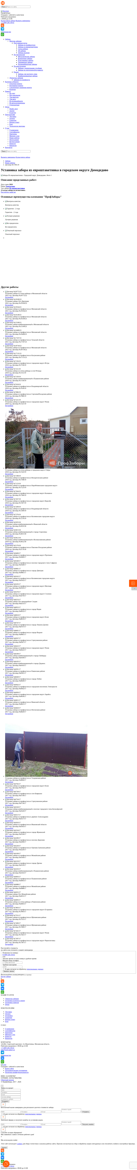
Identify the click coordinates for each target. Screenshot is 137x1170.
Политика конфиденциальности (17, 1072)
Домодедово (10, 186)
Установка (9, 1016)
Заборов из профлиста (22, 80)
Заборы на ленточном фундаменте (30, 70)
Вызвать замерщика (23, 21)
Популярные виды (20, 43)
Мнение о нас (14, 136)
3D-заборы (22, 51)
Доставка (12, 116)
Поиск (4, 7)
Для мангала (14, 97)
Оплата (12, 118)
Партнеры (13, 134)
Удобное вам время (9, 965)
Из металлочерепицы (17, 103)
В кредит (12, 113)
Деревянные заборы (25, 62)
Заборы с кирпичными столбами (30, 68)
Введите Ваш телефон (11, 960)
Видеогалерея (14, 142)
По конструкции (20, 66)
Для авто (12, 99)
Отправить (5, 1101)
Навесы (8, 91)
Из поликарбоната (16, 101)
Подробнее (9, 297)
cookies (19, 1144)
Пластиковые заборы (25, 60)
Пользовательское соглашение (16, 1070)
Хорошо (4, 1147)
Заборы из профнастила (26, 45)
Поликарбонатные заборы (27, 64)
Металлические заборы (26, 56)
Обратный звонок (7, 1080)
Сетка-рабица (23, 49)
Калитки (12, 89)
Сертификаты (14, 132)
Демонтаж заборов (16, 78)
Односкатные (14, 105)
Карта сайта (9, 1068)
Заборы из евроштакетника (28, 47)
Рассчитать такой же (8, 192)
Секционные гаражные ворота (20, 87)
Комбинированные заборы (27, 76)
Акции (11, 111)
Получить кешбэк (88, 1124)
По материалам (19, 55)
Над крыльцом (14, 95)
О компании (13, 130)
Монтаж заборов (15, 41)
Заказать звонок (8, 971)
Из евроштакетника (17, 188)
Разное (16, 72)
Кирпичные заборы (25, 58)
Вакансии (13, 145)
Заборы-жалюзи (24, 53)
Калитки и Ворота (12, 82)
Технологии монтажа (17, 126)
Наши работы (14, 138)
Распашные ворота (16, 85)
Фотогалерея (14, 140)
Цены (7, 107)
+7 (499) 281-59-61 (7, 23)
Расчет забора (6, 976)
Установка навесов (12, 1002)
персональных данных (35, 969)
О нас (7, 128)
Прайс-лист (13, 109)
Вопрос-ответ (14, 122)
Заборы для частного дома (27, 74)
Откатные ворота (15, 84)
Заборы (7, 39)
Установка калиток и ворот (15, 1001)
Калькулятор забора (8, 21)
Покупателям (10, 115)
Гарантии (12, 120)
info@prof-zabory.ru (8, 1050)
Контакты (8, 147)
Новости (12, 144)
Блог (11, 124)
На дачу (12, 93)
